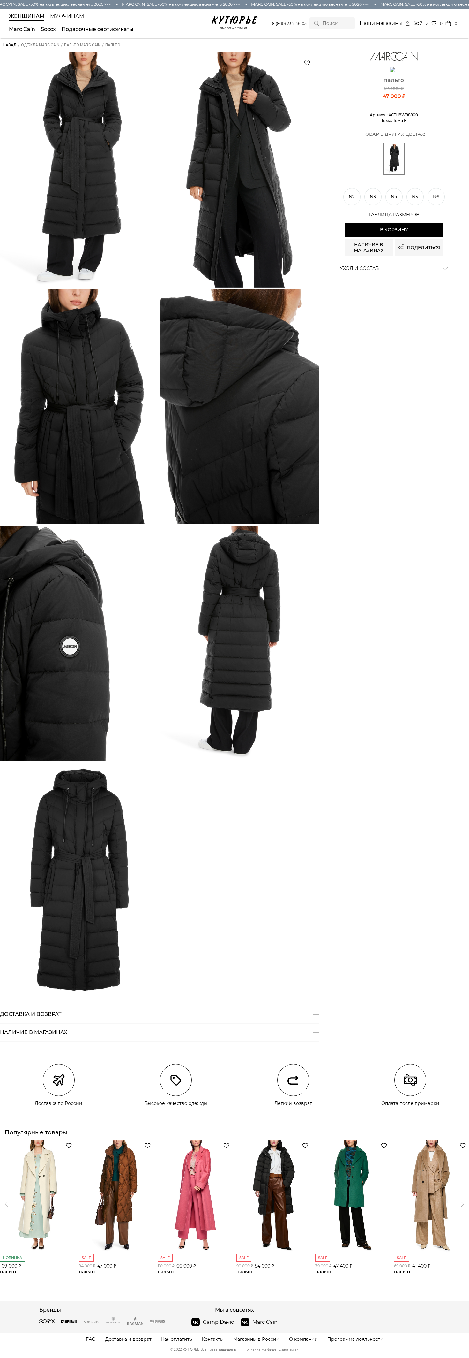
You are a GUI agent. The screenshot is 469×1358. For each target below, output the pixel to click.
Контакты (213, 1339)
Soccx (48, 29)
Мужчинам (67, 16)
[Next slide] (6, 1204)
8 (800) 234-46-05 (289, 23)
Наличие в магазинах (368, 247)
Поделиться (423, 247)
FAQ (91, 1339)
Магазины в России (256, 1339)
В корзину (394, 230)
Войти (420, 23)
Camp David (218, 1322)
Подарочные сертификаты (97, 29)
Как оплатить (176, 1339)
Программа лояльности (355, 1339)
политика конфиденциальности (271, 1350)
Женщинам (26, 16)
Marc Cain (22, 29)
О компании (303, 1339)
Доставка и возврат (128, 1339)
